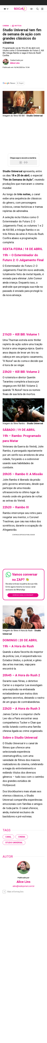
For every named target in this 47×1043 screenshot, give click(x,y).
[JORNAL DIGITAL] (31, 8)
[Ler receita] (20, 162)
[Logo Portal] (20, 8)
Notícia (16, 26)
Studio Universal (14, 843)
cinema (21, 837)
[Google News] (14, 83)
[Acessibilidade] (6, 8)
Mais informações (15, 891)
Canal (8, 837)
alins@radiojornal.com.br (23, 886)
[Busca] (37, 8)
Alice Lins (15, 63)
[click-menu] (42, 8)
